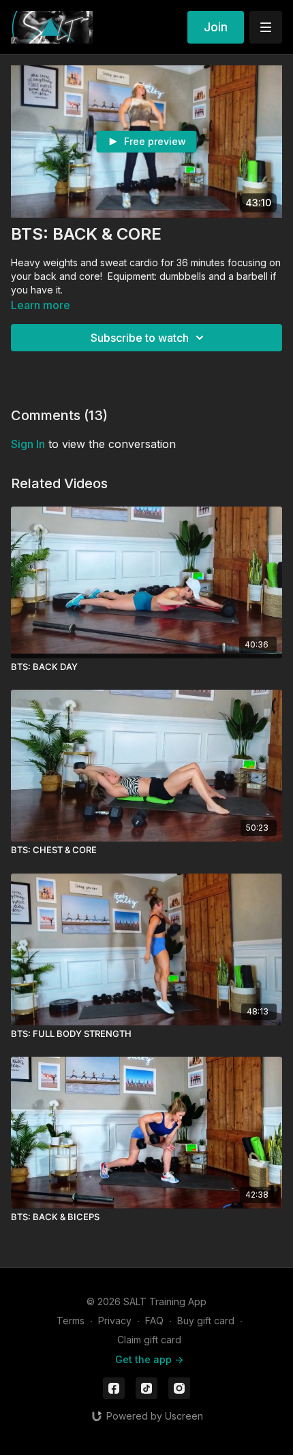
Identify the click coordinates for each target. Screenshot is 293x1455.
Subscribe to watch (140, 338)
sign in (28, 444)
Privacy (115, 1320)
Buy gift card (205, 1320)
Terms (70, 1320)
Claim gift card (149, 1339)
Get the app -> (149, 1359)
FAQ (154, 1320)
